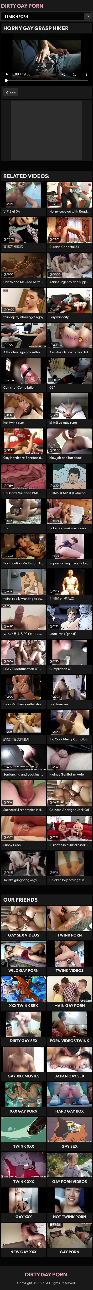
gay (13, 92)
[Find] (87, 16)
